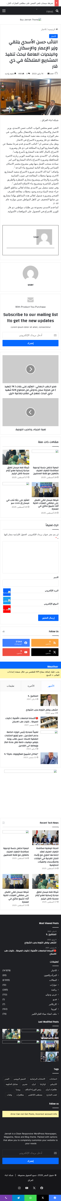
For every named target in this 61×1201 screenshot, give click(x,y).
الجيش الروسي (20, 1079)
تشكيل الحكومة (12, 1084)
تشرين (24, 1084)
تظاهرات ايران (51, 1089)
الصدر (7, 1079)
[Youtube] (7, 609)
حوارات (53, 985)
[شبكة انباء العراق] (40, 11)
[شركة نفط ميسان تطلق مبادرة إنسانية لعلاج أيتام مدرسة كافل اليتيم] (16, 457)
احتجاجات (53, 1079)
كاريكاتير (53, 1004)
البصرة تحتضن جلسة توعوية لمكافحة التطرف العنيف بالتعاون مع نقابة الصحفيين (45, 471)
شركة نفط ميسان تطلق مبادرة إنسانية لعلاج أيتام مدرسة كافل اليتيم (17, 471)
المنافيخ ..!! (33, 696)
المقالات (53, 980)
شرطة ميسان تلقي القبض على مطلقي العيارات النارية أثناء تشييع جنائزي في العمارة (45, 504)
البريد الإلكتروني (51, 590)
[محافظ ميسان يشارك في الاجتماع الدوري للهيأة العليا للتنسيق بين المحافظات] (11, 1045)
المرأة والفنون (50, 975)
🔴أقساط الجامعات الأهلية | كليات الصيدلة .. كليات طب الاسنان (21, 720)
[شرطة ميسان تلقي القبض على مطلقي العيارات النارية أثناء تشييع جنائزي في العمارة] (45, 489)
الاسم (56, 577)
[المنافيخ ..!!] (49, 700)
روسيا (18, 1089)
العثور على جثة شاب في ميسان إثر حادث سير (17, 501)
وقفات (9, 1095)
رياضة (54, 989)
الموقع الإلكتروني (51, 603)
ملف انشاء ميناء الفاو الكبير (44, 1014)
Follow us (54, 1104)
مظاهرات (20, 1095)
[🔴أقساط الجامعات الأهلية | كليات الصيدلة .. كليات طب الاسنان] (49, 722)
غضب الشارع (52, 1095)
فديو (55, 999)
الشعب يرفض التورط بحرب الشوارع (42, 710)
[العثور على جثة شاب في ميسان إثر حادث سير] (16, 489)
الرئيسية (52, 29)
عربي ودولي (51, 994)
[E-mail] (52, 253)
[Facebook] (7, 592)
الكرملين (53, 1084)
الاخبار (43, 29)
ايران (34, 1084)
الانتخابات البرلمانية (37, 1079)
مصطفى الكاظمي (35, 1095)
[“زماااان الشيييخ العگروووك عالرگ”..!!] (49, 758)
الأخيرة (31, 685)
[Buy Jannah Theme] (30, 19)
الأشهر (51, 685)
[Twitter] (7, 600)
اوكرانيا (43, 1084)
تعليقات (10, 685)
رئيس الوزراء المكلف (33, 1089)
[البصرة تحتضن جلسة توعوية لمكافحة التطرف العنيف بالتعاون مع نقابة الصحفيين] (45, 457)
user (52, 73)
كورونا (54, 1009)
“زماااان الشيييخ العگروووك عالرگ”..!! (21, 754)
